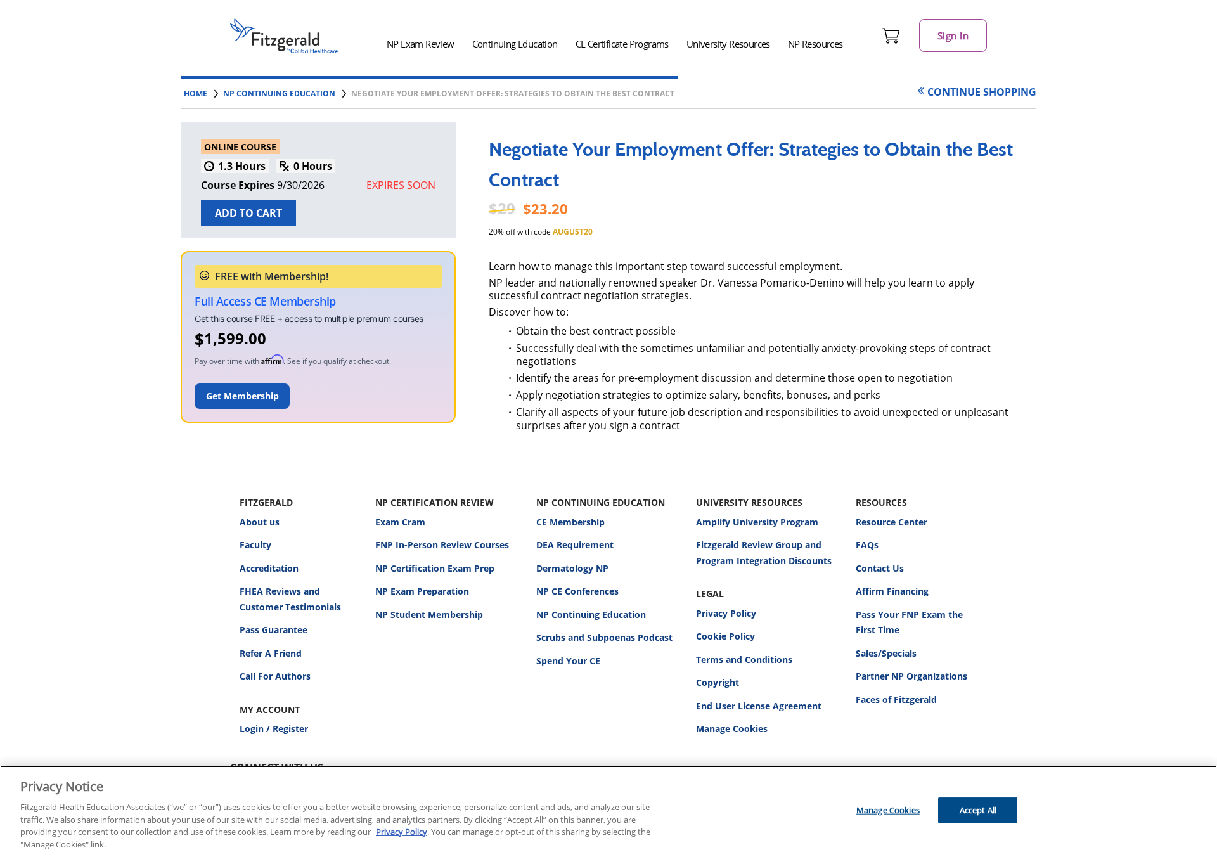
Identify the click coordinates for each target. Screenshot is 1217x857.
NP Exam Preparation (422, 591)
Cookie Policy (725, 636)
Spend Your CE (568, 661)
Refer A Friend (271, 653)
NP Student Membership (429, 615)
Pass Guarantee (273, 630)
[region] (608, 811)
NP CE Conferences (577, 591)
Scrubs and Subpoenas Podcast (604, 637)
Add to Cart (248, 213)
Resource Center (891, 522)
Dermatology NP (572, 568)
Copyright (717, 682)
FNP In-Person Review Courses (442, 545)
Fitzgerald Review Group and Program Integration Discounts (764, 553)
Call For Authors (275, 676)
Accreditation (269, 568)
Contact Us (880, 568)
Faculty (255, 545)
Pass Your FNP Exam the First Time (909, 622)
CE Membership (570, 522)
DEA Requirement (575, 545)
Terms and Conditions (744, 660)
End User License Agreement (758, 706)
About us (260, 522)
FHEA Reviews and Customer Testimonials (290, 599)
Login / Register (274, 729)
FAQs (867, 545)
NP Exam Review (420, 43)
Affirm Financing (892, 591)
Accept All (978, 810)
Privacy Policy (726, 613)
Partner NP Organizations (911, 676)
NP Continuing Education (591, 615)
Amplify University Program (757, 522)
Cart (891, 35)
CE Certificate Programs (622, 43)
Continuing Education (515, 43)
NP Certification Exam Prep (434, 568)
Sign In (953, 35)
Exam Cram (400, 522)
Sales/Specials (886, 653)
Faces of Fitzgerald (896, 699)
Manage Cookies (732, 729)
